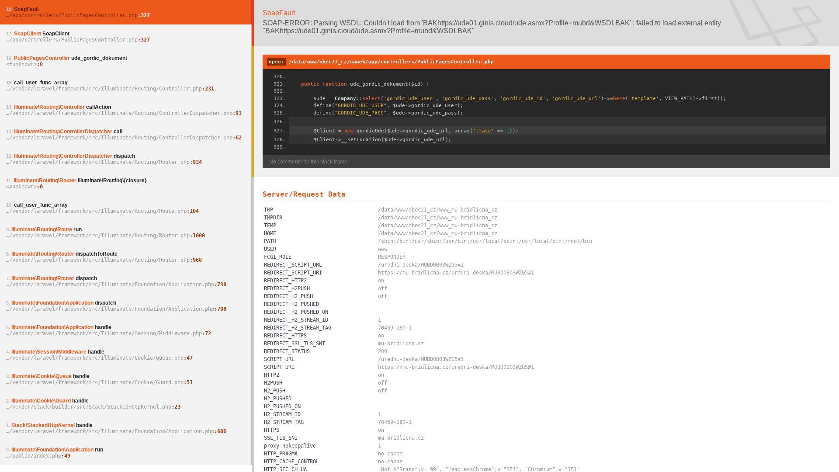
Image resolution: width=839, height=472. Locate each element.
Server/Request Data (304, 194)
